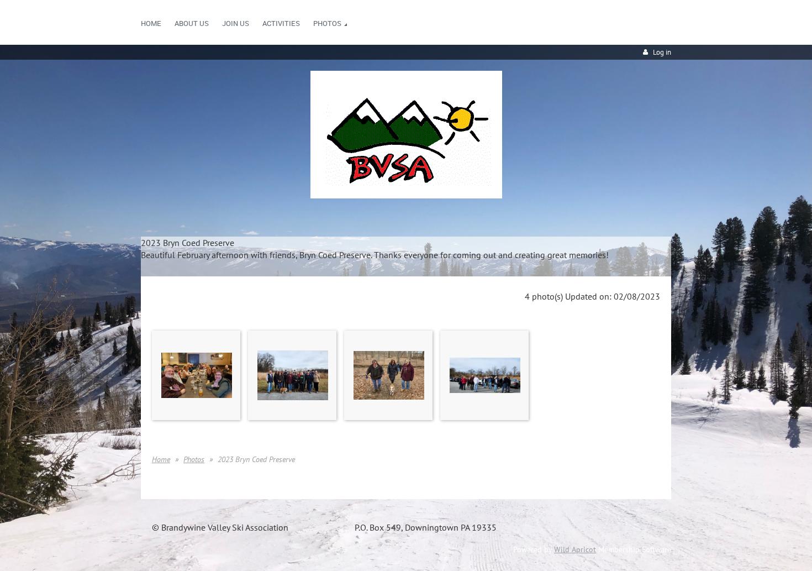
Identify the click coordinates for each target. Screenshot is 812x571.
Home (161, 459)
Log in (662, 52)
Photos (193, 459)
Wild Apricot (575, 549)
